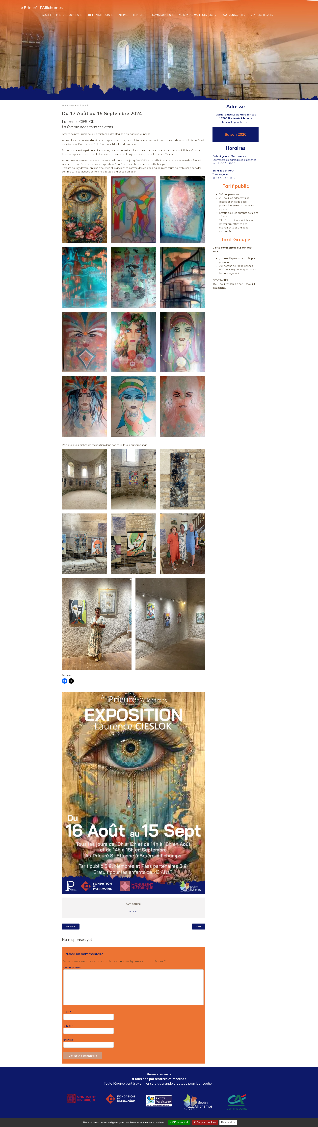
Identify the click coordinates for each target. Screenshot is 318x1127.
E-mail (68, 1025)
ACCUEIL (46, 14)
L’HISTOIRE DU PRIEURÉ (69, 14)
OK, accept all (179, 1122)
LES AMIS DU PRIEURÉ (162, 14)
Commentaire (72, 967)
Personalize (228, 1122)
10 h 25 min (83, 105)
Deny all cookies (206, 1122)
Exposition (133, 911)
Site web (68, 1039)
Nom (67, 1012)
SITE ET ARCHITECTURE (100, 14)
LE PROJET (139, 14)
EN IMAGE (123, 14)
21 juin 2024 (68, 105)
